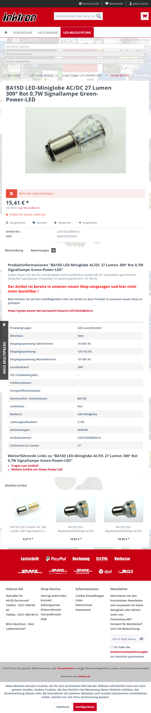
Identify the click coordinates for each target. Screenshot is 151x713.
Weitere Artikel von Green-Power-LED (37, 469)
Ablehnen (62, 707)
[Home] (6, 32)
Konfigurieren (85, 707)
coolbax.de (84, 676)
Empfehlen (89, 223)
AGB (43, 619)
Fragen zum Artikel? (25, 465)
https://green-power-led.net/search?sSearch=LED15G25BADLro (50, 311)
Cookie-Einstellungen (90, 596)
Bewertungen (42, 250)
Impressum (83, 610)
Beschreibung (14, 250)
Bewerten (65, 223)
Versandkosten (51, 614)
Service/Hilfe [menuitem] (90, 3)
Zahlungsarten (50, 605)
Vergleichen (17, 223)
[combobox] (75, 46)
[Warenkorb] (145, 16)
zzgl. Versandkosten (29, 207)
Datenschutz (84, 605)
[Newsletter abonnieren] (141, 639)
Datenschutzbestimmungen (129, 652)
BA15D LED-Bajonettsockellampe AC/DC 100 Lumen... (76, 529)
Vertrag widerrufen (53, 596)
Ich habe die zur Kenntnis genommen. (129, 651)
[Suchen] (99, 16)
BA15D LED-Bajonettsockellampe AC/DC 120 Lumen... (123, 529)
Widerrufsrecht (51, 610)
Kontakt (46, 600)
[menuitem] (114, 3)
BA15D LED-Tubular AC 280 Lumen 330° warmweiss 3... (28, 529)
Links (79, 600)
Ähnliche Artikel (16, 485)
